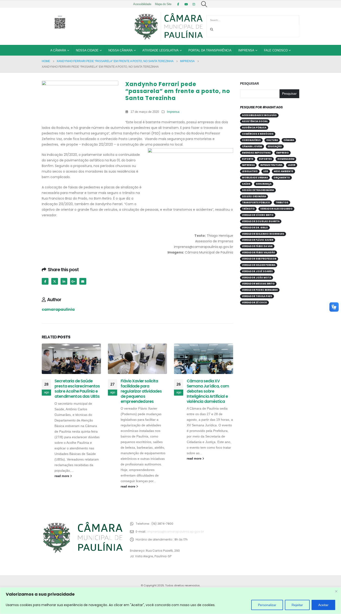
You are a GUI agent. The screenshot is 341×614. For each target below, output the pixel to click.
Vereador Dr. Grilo (255, 227)
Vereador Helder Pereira (258, 265)
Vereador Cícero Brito (257, 215)
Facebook (45, 281)
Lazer (291, 165)
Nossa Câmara (120, 50)
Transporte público (256, 202)
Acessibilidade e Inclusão (259, 115)
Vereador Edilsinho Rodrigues (263, 234)
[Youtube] (186, 4)
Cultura (272, 140)
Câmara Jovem (252, 146)
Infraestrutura (271, 165)
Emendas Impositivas (256, 152)
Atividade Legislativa (160, 50)
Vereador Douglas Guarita (261, 221)
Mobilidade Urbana (255, 177)
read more (62, 476)
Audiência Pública (254, 127)
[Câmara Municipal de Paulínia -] (168, 26)
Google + (73, 281)
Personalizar (267, 605)
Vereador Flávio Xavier (257, 240)
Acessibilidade (142, 4)
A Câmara (58, 50)
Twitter (54, 281)
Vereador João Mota (256, 277)
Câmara (288, 140)
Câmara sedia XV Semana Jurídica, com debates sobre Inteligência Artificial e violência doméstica (208, 391)
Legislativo (250, 171)
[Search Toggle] (204, 4)
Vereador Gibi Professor (259, 258)
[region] (170, 600)
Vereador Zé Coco (254, 302)
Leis (265, 171)
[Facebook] (178, 4)
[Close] (336, 591)
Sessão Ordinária (254, 196)
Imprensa (246, 50)
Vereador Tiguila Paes (257, 296)
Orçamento (281, 177)
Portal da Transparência (210, 50)
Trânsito (248, 208)
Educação (275, 146)
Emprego (282, 152)
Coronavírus (251, 140)
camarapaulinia (58, 309)
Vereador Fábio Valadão (258, 252)
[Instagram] (194, 4)
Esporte (247, 159)
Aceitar (323, 605)
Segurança (263, 184)
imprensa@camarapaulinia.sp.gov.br (175, 532)
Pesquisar (249, 83)
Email (82, 281)
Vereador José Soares (257, 271)
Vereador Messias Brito (258, 283)
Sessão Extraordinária (258, 190)
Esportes (265, 159)
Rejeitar (297, 605)
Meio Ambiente (283, 171)
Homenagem (285, 159)
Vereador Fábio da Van (257, 246)
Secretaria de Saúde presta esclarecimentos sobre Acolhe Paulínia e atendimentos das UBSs (77, 388)
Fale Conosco (276, 50)
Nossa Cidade (87, 50)
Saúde (246, 184)
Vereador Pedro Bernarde (260, 290)
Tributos (282, 202)
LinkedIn (64, 281)
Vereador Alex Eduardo (276, 208)
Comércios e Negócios (257, 134)
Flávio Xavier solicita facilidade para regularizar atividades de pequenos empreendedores (141, 391)
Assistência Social (255, 121)
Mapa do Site (163, 4)
